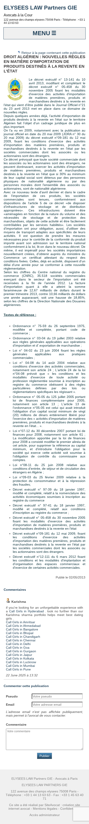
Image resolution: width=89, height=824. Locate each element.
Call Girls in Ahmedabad (23, 626)
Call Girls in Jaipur (19, 655)
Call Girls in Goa (17, 647)
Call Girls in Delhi (18, 644)
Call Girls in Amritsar (20, 622)
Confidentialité (70, 808)
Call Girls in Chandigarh (23, 636)
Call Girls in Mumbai (20, 666)
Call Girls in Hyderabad (26, 611)
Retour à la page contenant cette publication (53, 53)
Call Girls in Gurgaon (21, 651)
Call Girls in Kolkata (20, 658)
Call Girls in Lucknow (21, 662)
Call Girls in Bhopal (19, 633)
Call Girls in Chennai (20, 640)
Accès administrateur (44, 815)
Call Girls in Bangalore (22, 629)
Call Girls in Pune (18, 669)
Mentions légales (45, 808)
